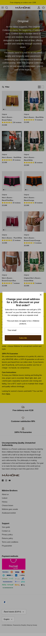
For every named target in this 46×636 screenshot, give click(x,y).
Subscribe (23, 338)
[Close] (40, 294)
